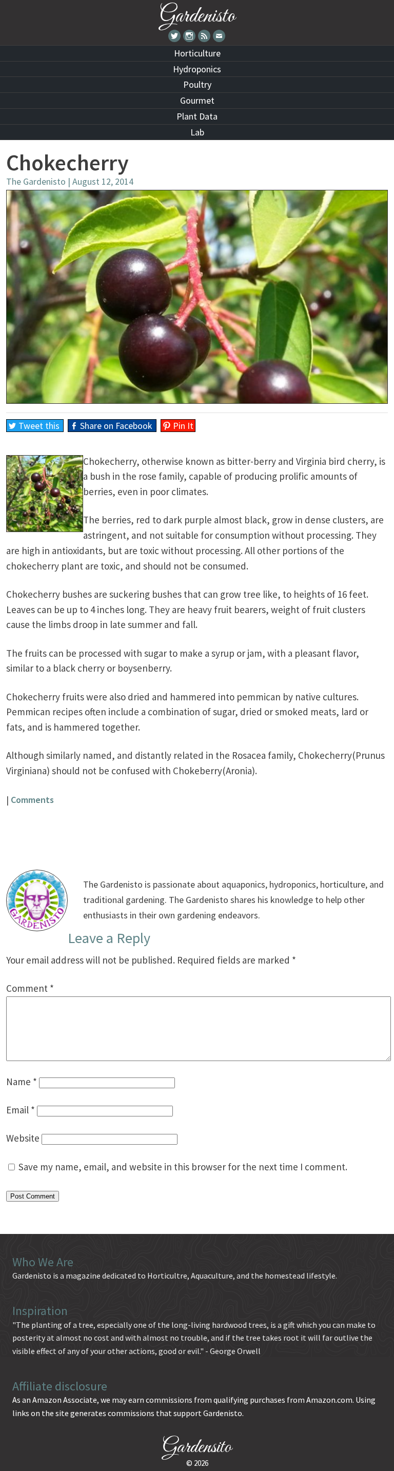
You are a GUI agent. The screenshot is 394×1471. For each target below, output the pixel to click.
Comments (32, 800)
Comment (30, 988)
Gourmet (197, 100)
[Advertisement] (197, 830)
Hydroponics (197, 69)
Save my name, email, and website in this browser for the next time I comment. (182, 1167)
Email (20, 1110)
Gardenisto (197, 14)
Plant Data (197, 116)
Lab (197, 132)
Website (23, 1138)
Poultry (197, 84)
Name (21, 1081)
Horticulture (197, 53)
